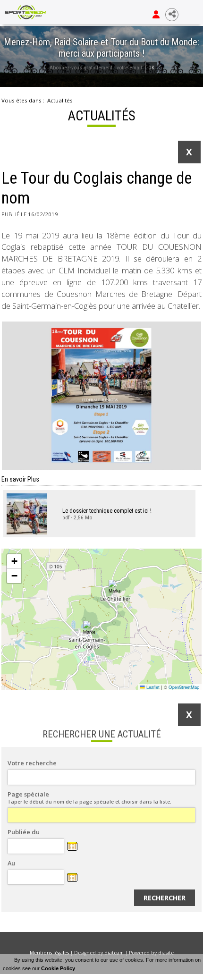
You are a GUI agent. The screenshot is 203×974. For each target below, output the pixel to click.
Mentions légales (49, 952)
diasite (166, 952)
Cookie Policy (58, 968)
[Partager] (171, 14)
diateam (114, 952)
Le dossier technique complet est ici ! (107, 510)
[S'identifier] (156, 14)
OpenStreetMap (184, 687)
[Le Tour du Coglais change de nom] (101, 396)
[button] (89, 628)
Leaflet (152, 687)
